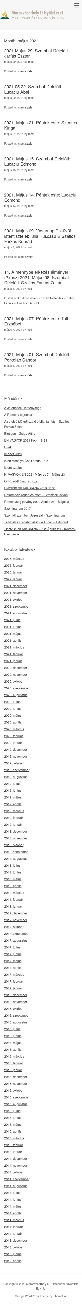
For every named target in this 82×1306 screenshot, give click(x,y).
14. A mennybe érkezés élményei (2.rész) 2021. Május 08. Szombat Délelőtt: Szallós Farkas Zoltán (36, 277)
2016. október (13, 1008)
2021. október (13, 599)
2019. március (14, 811)
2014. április (12, 1213)
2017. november (15, 920)
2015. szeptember (16, 1097)
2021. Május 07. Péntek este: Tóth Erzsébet (36, 321)
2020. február (13, 736)
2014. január (13, 1233)
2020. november (15, 674)
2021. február (13, 654)
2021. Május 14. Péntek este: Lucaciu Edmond (40, 197)
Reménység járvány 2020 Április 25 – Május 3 (36, 501)
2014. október (13, 1172)
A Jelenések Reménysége (22, 407)
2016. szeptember (16, 1015)
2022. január (13, 579)
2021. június (12, 626)
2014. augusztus (15, 1185)
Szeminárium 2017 (17, 508)
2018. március (14, 892)
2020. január (13, 742)
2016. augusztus (15, 1022)
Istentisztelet (25, 71)
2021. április (12, 640)
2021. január (13, 661)
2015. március (14, 1138)
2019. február (13, 817)
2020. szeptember (16, 688)
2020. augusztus (15, 695)
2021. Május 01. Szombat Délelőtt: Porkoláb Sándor (37, 357)
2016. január (13, 1070)
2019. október (13, 763)
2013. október (13, 1247)
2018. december (15, 831)
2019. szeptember (16, 770)
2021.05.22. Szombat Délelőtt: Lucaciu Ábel (33, 89)
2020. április (12, 722)
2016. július (12, 1029)
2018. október (13, 845)
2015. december (15, 1076)
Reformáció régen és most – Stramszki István (36, 494)
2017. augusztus (15, 940)
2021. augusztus (15, 613)
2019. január (13, 824)
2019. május (12, 797)
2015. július (12, 1110)
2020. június (12, 708)
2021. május (12, 633)
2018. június (12, 872)
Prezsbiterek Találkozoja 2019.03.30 (30, 488)
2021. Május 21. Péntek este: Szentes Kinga (40, 125)
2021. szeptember (16, 606)
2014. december (15, 1158)
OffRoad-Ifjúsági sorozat (21, 481)
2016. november (15, 1001)
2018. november (15, 838)
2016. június (12, 1035)
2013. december (15, 1240)
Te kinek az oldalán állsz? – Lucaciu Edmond (36, 522)
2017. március (14, 974)
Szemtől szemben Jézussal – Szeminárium (34, 515)
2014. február (13, 1226)
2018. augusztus (15, 858)
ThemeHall (60, 1296)
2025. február (13, 565)
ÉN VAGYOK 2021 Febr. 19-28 (25, 440)
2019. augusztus (15, 776)
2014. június (12, 1199)
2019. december (15, 749)
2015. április (12, 1131)
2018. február (13, 899)
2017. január (13, 988)
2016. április (12, 1049)
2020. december (15, 667)
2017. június (12, 954)
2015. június (12, 1117)
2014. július (12, 1192)
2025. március (14, 558)
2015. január (13, 1151)
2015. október (13, 1090)
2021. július (12, 620)
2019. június (12, 790)
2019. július (12, 783)
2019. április (12, 804)
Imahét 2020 (13, 454)
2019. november (15, 756)
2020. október (13, 681)
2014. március (14, 1220)
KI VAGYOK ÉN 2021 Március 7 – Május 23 (34, 474)
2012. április (12, 1260)
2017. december (15, 913)
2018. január (13, 906)
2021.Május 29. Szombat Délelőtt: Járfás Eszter (36, 53)
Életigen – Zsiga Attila (19, 433)
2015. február (13, 1145)
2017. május (12, 960)
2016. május (12, 1042)
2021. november (15, 592)
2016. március (14, 1056)
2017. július (12, 947)
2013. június (12, 1254)
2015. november (15, 1083)
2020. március (14, 729)
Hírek (8, 447)
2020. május (12, 715)
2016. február (13, 1063)
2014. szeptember (16, 1179)
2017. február (13, 981)
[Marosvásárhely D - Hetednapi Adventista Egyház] (41, 15)
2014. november (15, 1165)
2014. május (12, 1206)
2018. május (12, 879)
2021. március (14, 647)
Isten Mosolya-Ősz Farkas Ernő (26, 460)
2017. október (13, 926)
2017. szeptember (16, 933)
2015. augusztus (15, 1104)
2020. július (12, 701)
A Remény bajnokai (18, 414)
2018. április (12, 886)
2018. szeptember (16, 851)
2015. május (12, 1124)
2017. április (12, 967)
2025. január (13, 572)
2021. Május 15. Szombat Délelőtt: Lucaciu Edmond (37, 161)
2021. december (15, 586)
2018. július (12, 865)
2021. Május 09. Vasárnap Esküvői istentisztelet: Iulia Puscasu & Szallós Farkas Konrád (40, 235)
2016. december (15, 995)
